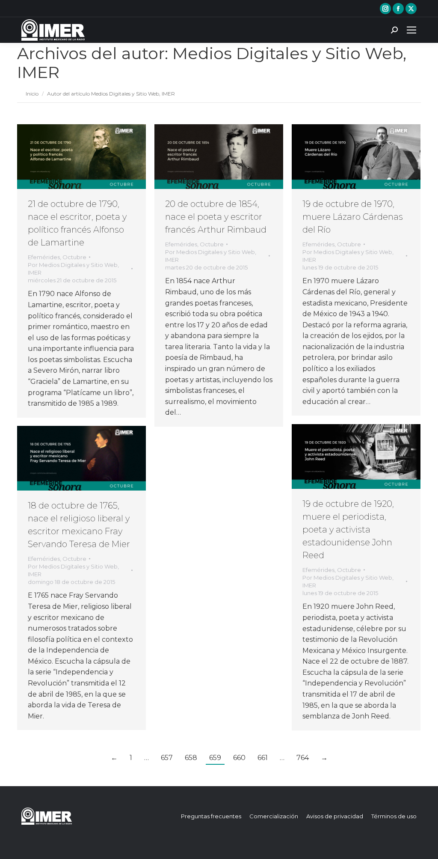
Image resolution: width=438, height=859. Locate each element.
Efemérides (44, 257)
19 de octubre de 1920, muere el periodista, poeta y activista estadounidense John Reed (348, 529)
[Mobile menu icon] (411, 30)
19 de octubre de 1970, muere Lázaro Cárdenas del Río (352, 217)
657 (167, 758)
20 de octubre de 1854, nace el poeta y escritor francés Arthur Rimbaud (215, 217)
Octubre (74, 257)
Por (73, 268)
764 (302, 758)
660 (239, 758)
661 (262, 758)
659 (215, 758)
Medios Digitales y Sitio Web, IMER (211, 62)
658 (191, 758)
